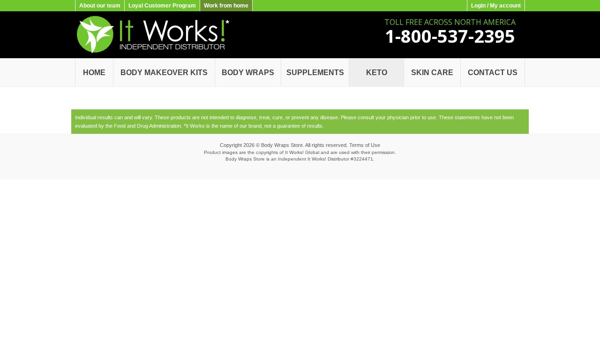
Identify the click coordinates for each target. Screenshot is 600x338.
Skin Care (432, 73)
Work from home (226, 5)
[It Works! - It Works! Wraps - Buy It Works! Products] (152, 51)
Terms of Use (364, 145)
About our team (99, 5)
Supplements (315, 73)
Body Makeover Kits (164, 73)
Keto (376, 73)
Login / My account (496, 5)
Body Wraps (248, 73)
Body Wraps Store (282, 145)
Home (94, 73)
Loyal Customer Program (162, 5)
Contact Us (493, 73)
